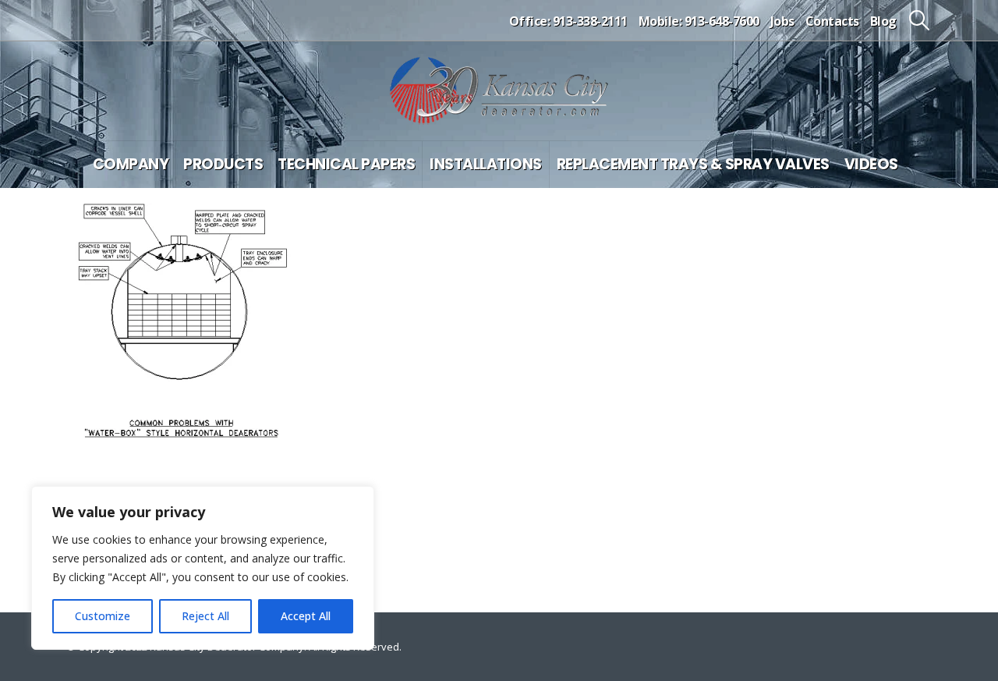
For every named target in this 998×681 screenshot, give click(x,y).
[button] (920, 20)
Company (131, 164)
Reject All (205, 615)
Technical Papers (346, 164)
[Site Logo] (499, 91)
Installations (486, 164)
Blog (883, 21)
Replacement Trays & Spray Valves (693, 164)
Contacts (832, 21)
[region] (202, 568)
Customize (102, 615)
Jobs (782, 21)
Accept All (306, 615)
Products (223, 164)
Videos (871, 164)
